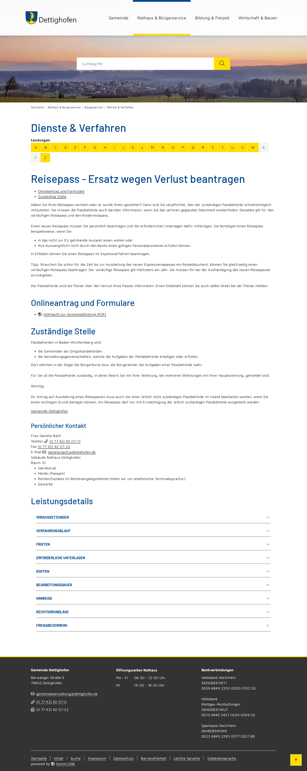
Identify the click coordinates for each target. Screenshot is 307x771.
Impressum (97, 758)
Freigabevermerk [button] (52, 625)
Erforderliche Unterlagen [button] (60, 558)
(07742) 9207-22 (54, 446)
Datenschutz (123, 758)
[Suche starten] (222, 63)
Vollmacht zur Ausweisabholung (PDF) (74, 314)
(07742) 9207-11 (65, 441)
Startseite (37, 107)
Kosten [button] (42, 571)
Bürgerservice (94, 107)
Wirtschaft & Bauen (257, 17)
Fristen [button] (43, 544)
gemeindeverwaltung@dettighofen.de (67, 694)
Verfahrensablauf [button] (53, 531)
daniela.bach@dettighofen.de (72, 452)
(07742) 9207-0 (51, 702)
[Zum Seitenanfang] (296, 760)
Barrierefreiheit (153, 758)
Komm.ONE (65, 764)
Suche (76, 758)
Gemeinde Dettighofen (49, 411)
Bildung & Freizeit (212, 17)
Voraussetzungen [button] (52, 517)
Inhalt (58, 758)
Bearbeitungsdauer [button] (54, 585)
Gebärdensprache (221, 758)
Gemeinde (119, 17)
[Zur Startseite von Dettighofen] (51, 17)
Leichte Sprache (187, 758)
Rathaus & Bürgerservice (161, 17)
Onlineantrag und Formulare (61, 191)
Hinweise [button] (44, 598)
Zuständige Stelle (52, 196)
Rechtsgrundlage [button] (52, 612)
